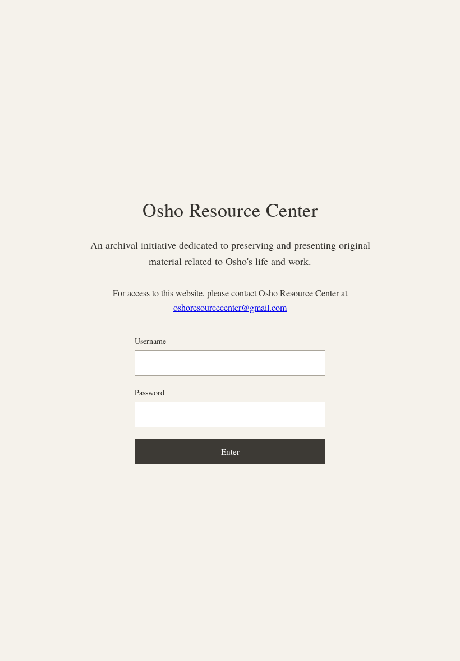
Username (150, 341)
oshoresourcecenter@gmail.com (230, 307)
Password (149, 392)
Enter (230, 451)
